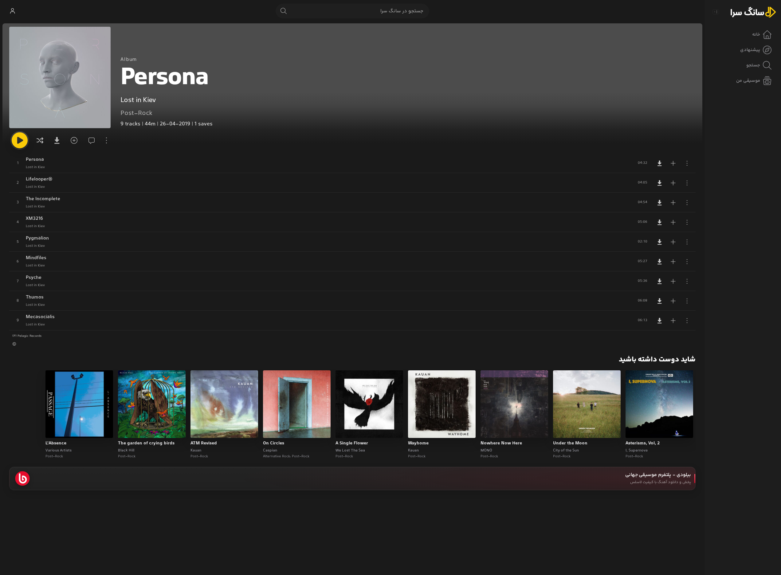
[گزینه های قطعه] (687, 163)
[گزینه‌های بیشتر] (106, 140)
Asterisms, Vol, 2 (643, 443)
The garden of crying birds (146, 443)
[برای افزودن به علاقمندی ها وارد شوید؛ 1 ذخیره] (73, 140)
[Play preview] (636, 429)
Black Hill (126, 450)
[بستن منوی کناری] (715, 12)
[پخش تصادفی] (40, 140)
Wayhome (418, 443)
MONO (486, 450)
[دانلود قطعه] (659, 163)
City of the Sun (566, 450)
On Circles (273, 443)
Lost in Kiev (138, 100)
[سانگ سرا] (753, 12)
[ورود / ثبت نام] (12, 11)
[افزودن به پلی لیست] (673, 163)
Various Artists (58, 450)
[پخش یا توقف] (19, 140)
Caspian (270, 450)
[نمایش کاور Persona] (60, 77)
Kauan (413, 450)
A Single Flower (352, 443)
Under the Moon (570, 443)
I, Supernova (637, 450)
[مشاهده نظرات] (89, 140)
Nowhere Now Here (501, 443)
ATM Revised (203, 443)
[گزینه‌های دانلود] (56, 140)
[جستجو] (283, 11)
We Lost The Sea (350, 450)
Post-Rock (136, 113)
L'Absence (55, 443)
